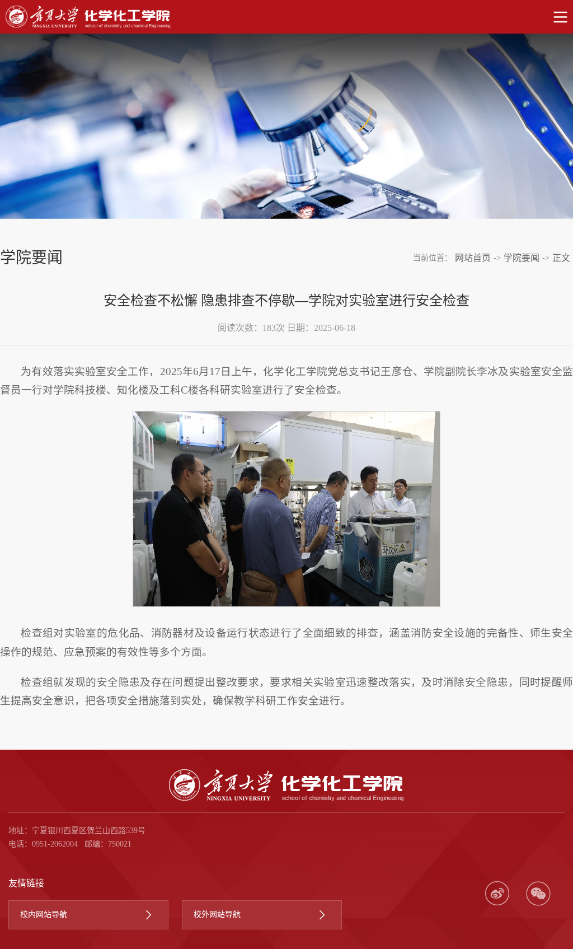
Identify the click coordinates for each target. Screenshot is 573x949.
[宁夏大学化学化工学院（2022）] (286, 17)
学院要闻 (521, 258)
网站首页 (473, 258)
